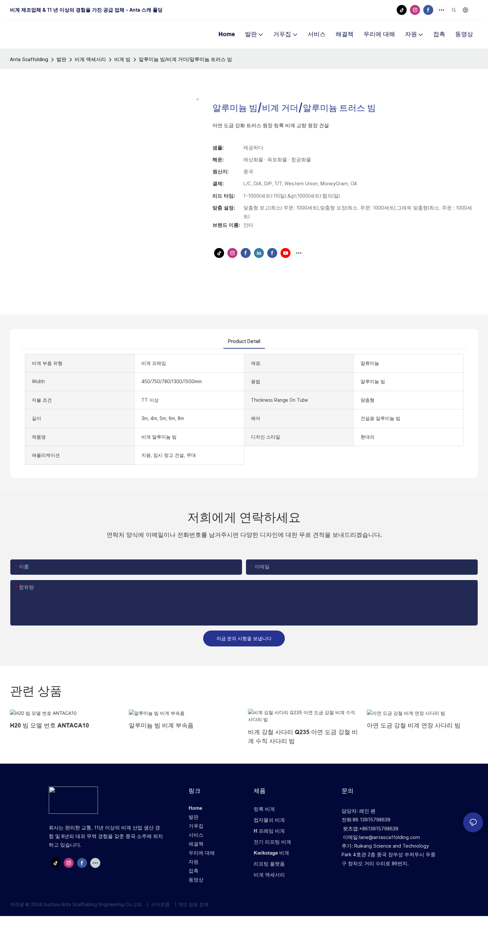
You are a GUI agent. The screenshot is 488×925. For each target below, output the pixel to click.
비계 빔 (122, 59)
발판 (61, 59)
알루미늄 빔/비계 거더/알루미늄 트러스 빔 (185, 59)
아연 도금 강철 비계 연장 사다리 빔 (413, 725)
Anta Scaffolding (29, 59)
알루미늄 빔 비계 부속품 (161, 725)
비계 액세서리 (90, 59)
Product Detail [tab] (244, 341)
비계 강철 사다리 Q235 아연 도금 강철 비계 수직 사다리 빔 (303, 736)
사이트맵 (160, 904)
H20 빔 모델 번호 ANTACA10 (49, 725)
